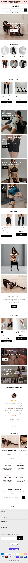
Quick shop (6, 99)
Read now (9, 454)
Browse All (14, 306)
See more (13, 458)
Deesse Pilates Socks (5, 334)
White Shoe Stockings (20, 331)
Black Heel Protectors (20, 95)
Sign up (20, 538)
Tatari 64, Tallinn (18, 12)
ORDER (14, 263)
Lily (10, 419)
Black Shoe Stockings (5, 95)
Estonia (13, 544)
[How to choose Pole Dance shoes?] (10, 441)
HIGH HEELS (14, 30)
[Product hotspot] (8, 281)
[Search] (25, 10)
